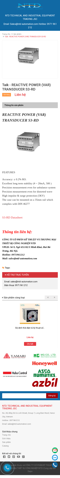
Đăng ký (52, 395)
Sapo (30, 471)
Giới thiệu (6, 438)
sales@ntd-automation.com (19, 424)
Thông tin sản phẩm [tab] (13, 105)
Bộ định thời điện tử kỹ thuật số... (30, 328)
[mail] (55, 450)
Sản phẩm (17, 34)
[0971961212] (55, 465)
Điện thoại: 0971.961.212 (16, 285)
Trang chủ (6, 34)
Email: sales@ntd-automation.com (20, 281)
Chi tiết (30, 344)
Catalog (5, 446)
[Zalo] (55, 457)
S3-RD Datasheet (12, 217)
